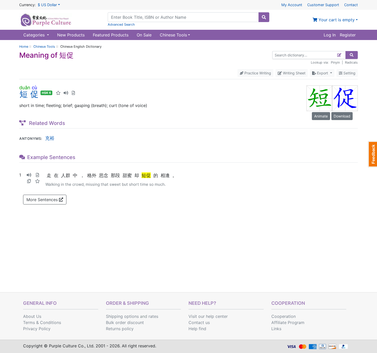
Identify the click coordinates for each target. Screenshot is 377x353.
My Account (291, 5)
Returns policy (120, 328)
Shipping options (122, 316)
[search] (264, 17)
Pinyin (335, 62)
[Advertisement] (188, 254)
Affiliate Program (287, 322)
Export (322, 73)
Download (342, 116)
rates (153, 316)
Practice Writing (257, 73)
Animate (321, 116)
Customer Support (323, 5)
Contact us (199, 322)
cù (34, 87)
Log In (330, 34)
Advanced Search (121, 24)
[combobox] (183, 17)
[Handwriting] (339, 55)
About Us (32, 316)
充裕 (49, 138)
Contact (351, 5)
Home (23, 46)
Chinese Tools (44, 46)
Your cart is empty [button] (336, 19)
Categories (34, 34)
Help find (197, 328)
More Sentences (42, 199)
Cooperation (283, 316)
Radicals (351, 62)
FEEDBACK (372, 154)
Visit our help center (208, 316)
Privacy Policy (37, 328)
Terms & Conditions (42, 322)
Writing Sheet (293, 73)
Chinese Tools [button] (173, 34)
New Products (71, 34)
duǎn (24, 87)
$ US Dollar (47, 5)
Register (348, 34)
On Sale (144, 34)
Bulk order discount (125, 322)
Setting (348, 73)
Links (276, 328)
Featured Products (110, 34)
